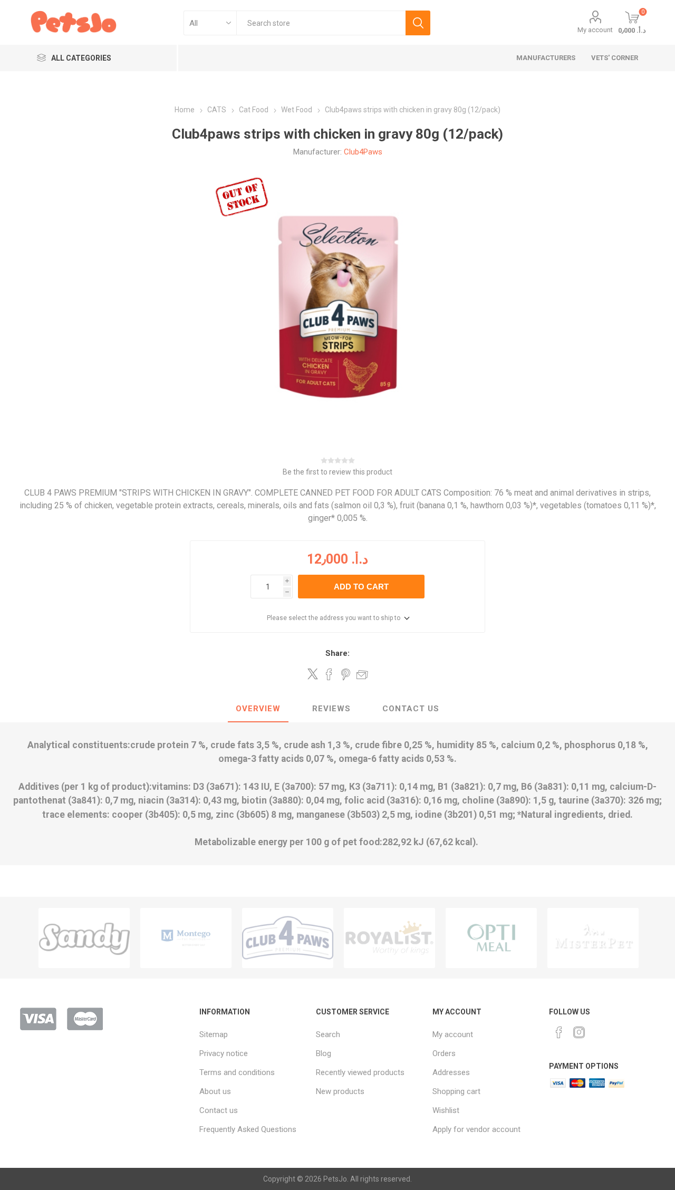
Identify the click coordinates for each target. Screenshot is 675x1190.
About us (215, 1091)
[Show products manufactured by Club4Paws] (186, 938)
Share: (337, 653)
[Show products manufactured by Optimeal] (389, 938)
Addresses (451, 1072)
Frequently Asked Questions (247, 1129)
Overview (258, 708)
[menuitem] (252, 1034)
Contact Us (410, 708)
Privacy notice (223, 1053)
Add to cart (361, 586)
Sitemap (213, 1034)
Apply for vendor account (476, 1129)
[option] (84, 938)
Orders (444, 1053)
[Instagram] (579, 1032)
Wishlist (445, 1110)
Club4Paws (363, 152)
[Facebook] (559, 1032)
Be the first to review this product (337, 472)
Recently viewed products (360, 1072)
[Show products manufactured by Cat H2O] (593, 938)
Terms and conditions (237, 1072)
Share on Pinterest (345, 674)
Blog (323, 1053)
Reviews (331, 708)
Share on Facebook (329, 674)
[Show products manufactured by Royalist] (287, 938)
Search (418, 23)
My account (595, 30)
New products (340, 1091)
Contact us (218, 1110)
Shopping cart (456, 1091)
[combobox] (321, 23)
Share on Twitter (312, 674)
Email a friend (362, 674)
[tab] (258, 709)
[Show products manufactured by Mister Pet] (491, 938)
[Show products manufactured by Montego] (84, 938)
